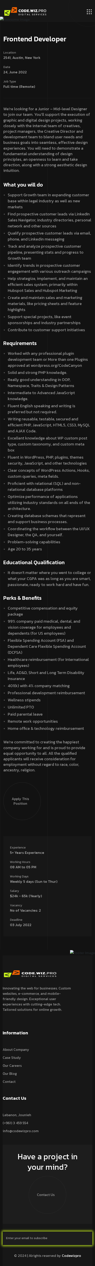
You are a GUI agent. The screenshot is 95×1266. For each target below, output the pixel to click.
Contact (9, 1081)
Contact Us (46, 1194)
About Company (16, 1049)
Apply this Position (20, 801)
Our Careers (12, 1065)
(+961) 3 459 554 (15, 1123)
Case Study (12, 1057)
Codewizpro (71, 1255)
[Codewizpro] (25, 11)
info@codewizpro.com (21, 1131)
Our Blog (10, 1073)
